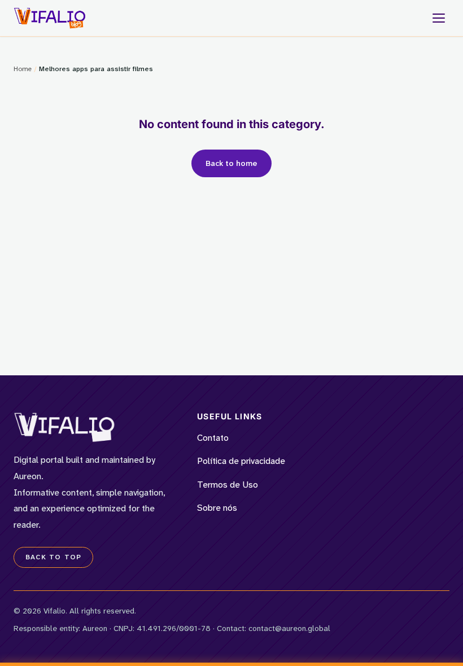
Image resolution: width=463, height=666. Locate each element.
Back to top (53, 557)
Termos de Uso (227, 484)
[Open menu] (438, 18)
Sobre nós (217, 508)
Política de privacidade (241, 461)
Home (23, 68)
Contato (213, 438)
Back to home (231, 163)
